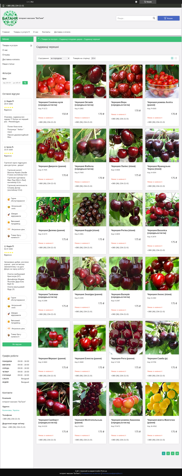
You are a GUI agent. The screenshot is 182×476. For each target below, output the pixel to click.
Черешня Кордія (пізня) (87, 230)
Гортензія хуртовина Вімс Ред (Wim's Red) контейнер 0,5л (16, 180)
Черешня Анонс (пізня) (159, 294)
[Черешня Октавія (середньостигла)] (89, 81)
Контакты (46, 32)
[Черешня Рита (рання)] (126, 337)
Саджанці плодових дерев (70, 39)
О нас (35, 32)
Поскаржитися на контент (91, 473)
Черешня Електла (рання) (88, 358)
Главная (6, 32)
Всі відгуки (17, 344)
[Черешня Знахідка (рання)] (89, 273)
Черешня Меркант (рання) (52, 358)
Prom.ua (104, 471)
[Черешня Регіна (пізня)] (126, 209)
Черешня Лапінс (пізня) (123, 166)
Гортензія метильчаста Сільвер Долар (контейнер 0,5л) (17, 187)
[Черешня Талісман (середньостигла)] (53, 273)
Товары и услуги (21, 32)
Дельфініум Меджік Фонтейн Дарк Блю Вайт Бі (15, 281)
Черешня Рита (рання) (122, 358)
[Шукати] (154, 18)
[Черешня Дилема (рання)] (53, 209)
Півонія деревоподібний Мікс (17, 136)
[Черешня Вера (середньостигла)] (126, 81)
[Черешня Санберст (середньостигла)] (53, 399)
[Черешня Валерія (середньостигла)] (126, 273)
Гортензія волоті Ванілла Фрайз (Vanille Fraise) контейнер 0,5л (17, 172)
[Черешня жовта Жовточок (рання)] (162, 399)
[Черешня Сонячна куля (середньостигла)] (53, 81)
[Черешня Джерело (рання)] (53, 145)
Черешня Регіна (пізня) (123, 230)
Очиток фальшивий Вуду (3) (15, 288)
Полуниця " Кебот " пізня (15, 130)
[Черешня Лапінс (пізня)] (126, 145)
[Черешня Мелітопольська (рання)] (89, 399)
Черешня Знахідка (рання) (88, 294)
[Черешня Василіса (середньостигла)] (162, 209)
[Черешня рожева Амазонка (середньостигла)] (126, 399)
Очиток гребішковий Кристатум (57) (16, 275)
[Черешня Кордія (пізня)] (89, 209)
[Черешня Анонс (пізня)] (162, 273)
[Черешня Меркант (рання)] (53, 337)
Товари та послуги (49, 39)
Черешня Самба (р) (157, 358)
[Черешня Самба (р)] (162, 337)
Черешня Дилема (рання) (51, 230)
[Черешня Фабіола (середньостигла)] (89, 145)
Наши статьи (8, 64)
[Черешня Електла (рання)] (89, 337)
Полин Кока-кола (14, 126)
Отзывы (6, 55)
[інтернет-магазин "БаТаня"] (9, 18)
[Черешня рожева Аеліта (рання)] (162, 81)
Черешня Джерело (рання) (52, 166)
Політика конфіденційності (112, 473)
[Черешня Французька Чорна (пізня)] (162, 145)
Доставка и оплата (62, 32)
